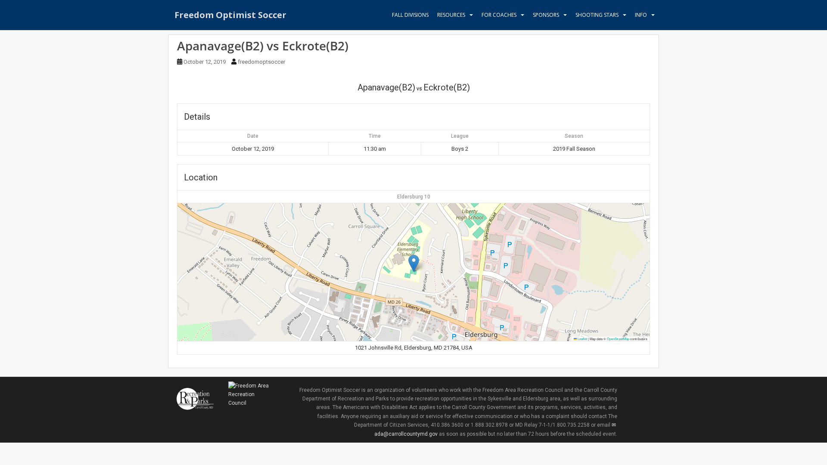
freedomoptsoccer (261, 62)
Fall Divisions (410, 15)
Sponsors (546, 15)
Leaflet (582, 338)
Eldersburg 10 (413, 197)
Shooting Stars (597, 15)
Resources (451, 15)
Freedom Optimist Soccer (230, 15)
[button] (413, 263)
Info (641, 15)
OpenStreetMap (618, 338)
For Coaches (499, 15)
